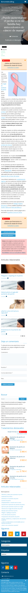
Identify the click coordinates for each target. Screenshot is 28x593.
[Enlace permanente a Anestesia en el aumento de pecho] (13, 322)
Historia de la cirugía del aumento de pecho (9, 293)
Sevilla (3, 207)
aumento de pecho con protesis (3, 53)
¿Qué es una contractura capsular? (10, 312)
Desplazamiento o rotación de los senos (11, 502)
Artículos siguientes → (8, 235)
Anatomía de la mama (6, 496)
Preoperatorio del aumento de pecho (10, 516)
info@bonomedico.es (8, 576)
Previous (23, 259)
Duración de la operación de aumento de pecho (13, 504)
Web (2, 378)
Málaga (16, 203)
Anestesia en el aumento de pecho (11, 331)
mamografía (8, 170)
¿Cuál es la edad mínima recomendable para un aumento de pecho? (12, 522)
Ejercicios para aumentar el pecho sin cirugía (12, 506)
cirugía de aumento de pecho (3, 86)
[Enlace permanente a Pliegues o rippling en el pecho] (13, 268)
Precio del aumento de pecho (8, 514)
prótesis (3, 112)
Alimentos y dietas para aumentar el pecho (11, 494)
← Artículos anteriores (8, 232)
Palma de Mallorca (16, 207)
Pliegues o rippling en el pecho (12, 276)
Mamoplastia (14, 7)
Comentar (14, 36)
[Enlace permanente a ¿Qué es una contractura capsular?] (13, 304)
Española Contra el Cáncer (14, 212)
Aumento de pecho (6, 500)
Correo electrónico (7, 373)
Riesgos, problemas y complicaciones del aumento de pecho (13, 519)
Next (26, 259)
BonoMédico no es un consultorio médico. (14, 252)
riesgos (3, 117)
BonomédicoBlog (3, 2)
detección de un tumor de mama (10, 176)
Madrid (20, 203)
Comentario (4, 352)
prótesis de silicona (6, 145)
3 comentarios (4, 278)
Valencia (7, 207)
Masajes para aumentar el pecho (9, 510)
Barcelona (4, 205)
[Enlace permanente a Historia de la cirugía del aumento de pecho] (13, 285)
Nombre (4, 367)
